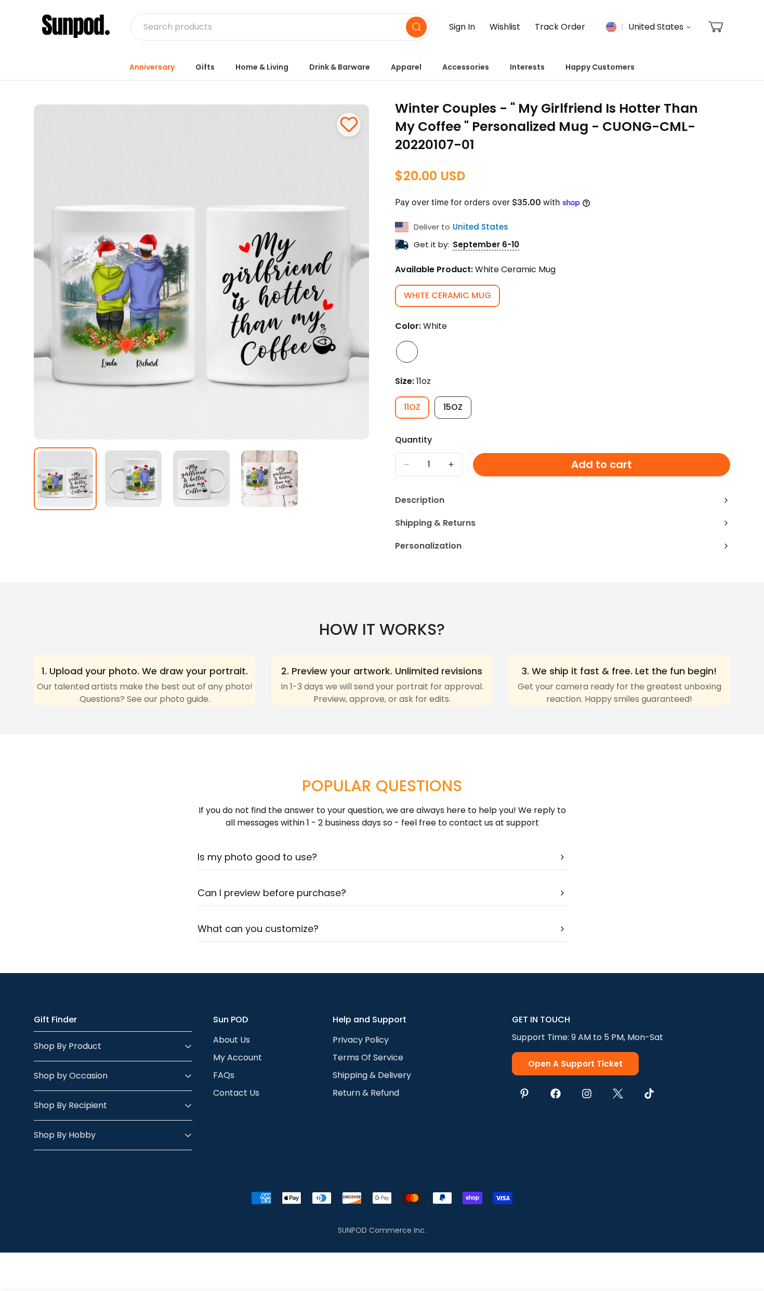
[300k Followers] (555, 1093)
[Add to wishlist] (349, 125)
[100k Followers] (586, 1093)
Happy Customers (600, 67)
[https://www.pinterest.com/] (524, 1093)
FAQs (223, 1075)
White (407, 351)
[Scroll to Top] (744, 1234)
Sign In (462, 27)
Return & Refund (366, 1093)
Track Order (560, 27)
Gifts (205, 67)
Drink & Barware (339, 67)
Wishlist (505, 27)
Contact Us (236, 1093)
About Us (231, 1040)
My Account (237, 1057)
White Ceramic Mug (452, 298)
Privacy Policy (361, 1040)
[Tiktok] (649, 1093)
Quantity (413, 440)
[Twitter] (617, 1093)
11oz (416, 410)
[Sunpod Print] (76, 27)
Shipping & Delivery (372, 1075)
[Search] (416, 27)
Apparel (406, 67)
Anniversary (152, 67)
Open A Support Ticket (575, 1063)
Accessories (465, 67)
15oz (457, 410)
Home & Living (261, 67)
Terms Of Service (368, 1057)
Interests (527, 67)
